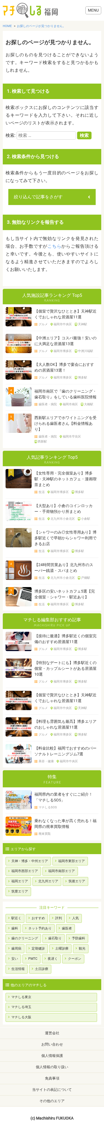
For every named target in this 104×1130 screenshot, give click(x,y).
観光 (82, 948)
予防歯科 (78, 938)
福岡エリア (19, 881)
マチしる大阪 (21, 1017)
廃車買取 (44, 834)
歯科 (14, 928)
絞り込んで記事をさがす (38, 196)
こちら (54, 246)
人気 (75, 918)
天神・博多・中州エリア (29, 861)
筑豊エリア (19, 891)
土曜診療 (62, 948)
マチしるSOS (48, 807)
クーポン (74, 959)
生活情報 (18, 969)
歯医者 (67, 928)
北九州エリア (48, 881)
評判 (58, 918)
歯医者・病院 (48, 404)
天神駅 (82, 324)
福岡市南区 (70, 404)
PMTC (32, 959)
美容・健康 (46, 761)
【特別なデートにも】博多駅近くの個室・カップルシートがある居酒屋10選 (65, 668)
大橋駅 (88, 404)
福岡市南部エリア (61, 871)
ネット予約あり (40, 928)
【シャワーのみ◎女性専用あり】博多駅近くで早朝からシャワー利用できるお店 (65, 538)
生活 (41, 492)
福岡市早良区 (72, 436)
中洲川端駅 (85, 351)
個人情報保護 (52, 1056)
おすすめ (38, 918)
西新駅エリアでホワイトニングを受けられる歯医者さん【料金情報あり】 (65, 423)
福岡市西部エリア (24, 871)
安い (14, 959)
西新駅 (42, 441)
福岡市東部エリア (71, 861)
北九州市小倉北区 (62, 519)
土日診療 (41, 969)
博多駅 (82, 377)
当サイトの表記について (52, 1090)
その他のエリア (52, 1101)
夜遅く (53, 959)
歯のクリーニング (24, 938)
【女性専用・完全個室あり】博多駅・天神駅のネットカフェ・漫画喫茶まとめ (65, 479)
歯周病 (16, 948)
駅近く (16, 918)
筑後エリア (77, 881)
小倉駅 (85, 519)
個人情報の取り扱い (52, 1067)
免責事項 (52, 1078)
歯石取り (55, 938)
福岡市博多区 (63, 351)
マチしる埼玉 (21, 1007)
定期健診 (38, 948)
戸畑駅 (85, 578)
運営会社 (52, 1033)
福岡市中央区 (63, 324)
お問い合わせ (52, 1044)
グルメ (43, 324)
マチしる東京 (21, 997)
